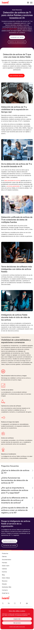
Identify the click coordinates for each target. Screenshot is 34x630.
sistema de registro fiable (9, 29)
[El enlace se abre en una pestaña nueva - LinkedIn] (9, 603)
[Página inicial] (5, 2)
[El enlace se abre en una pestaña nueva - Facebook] (20, 603)
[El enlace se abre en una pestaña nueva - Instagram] (15, 603)
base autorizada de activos (12, 180)
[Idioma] (28, 3)
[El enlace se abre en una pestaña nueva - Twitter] (3, 603)
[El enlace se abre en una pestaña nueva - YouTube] (27, 603)
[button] (31, 2)
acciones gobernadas (13, 186)
